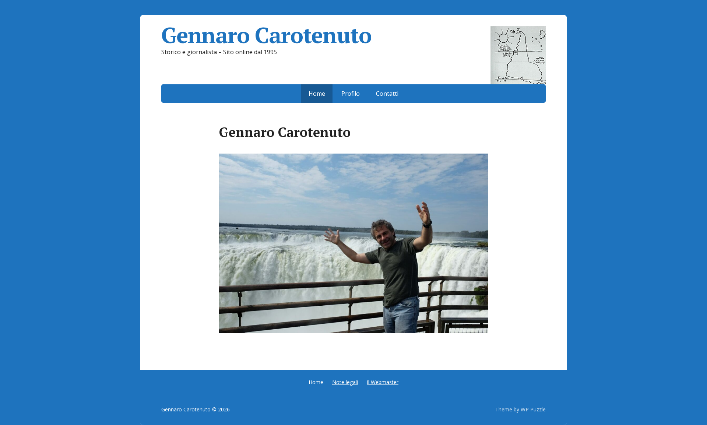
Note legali (345, 382)
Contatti (387, 93)
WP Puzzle (533, 409)
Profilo (350, 93)
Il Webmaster (382, 382)
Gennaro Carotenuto (266, 35)
